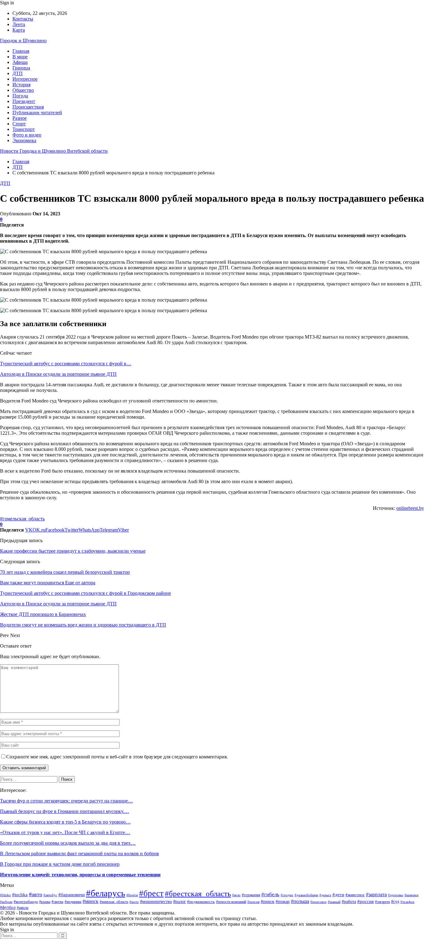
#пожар (283, 901)
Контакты (22, 18)
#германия (251, 894)
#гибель (270, 894)
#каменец (411, 895)
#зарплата (376, 894)
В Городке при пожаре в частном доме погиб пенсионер (60, 864)
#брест (151, 893)
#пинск (267, 901)
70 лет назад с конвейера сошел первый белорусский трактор (65, 572)
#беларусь (105, 893)
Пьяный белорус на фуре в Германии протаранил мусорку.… (64, 811)
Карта (18, 30)
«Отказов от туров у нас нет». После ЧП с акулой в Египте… (65, 832)
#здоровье (395, 895)
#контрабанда (26, 901)
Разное (19, 118)
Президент (23, 101)
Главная (20, 51)
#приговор (318, 902)
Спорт (19, 123)
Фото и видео (26, 134)
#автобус (50, 895)
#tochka (20, 894)
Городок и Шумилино (23, 40)
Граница (21, 67)
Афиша (20, 62)
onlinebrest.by (410, 508)
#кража (44, 902)
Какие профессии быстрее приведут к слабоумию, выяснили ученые (73, 551)
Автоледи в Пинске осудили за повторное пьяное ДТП (58, 374)
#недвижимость (201, 901)
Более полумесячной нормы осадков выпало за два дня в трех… (68, 843)
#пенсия (253, 902)
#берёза (132, 895)
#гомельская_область (22, 518)
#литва (57, 901)
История (21, 84)
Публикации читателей (37, 112)
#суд (395, 901)
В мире (20, 56)
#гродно (287, 895)
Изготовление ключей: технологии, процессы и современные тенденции (80, 874)
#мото (134, 902)
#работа (349, 901)
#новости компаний (231, 902)
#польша (300, 901)
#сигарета (382, 902)
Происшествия (28, 107)
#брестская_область (198, 893)
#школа (22, 908)
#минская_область (114, 902)
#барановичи (71, 894)
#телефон (407, 902)
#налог (179, 901)
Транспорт (23, 129)
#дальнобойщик (306, 895)
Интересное (25, 79)
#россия (365, 901)
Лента (18, 24)
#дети (338, 894)
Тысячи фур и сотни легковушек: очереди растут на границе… (66, 800)
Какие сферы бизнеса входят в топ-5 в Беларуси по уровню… (65, 821)
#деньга (325, 895)
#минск (90, 901)
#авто (35, 894)
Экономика (24, 140)
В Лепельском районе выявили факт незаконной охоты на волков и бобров (79, 853)
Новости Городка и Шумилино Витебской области (54, 151)
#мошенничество (156, 901)
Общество (23, 90)
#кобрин (6, 902)
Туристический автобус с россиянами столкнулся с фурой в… (65, 363)
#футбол (8, 907)
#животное (355, 894)
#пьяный (334, 902)
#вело (236, 895)
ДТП (17, 73)
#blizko (5, 895)
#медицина (73, 902)
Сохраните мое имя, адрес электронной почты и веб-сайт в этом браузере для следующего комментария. (117, 756)
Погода (20, 95)
